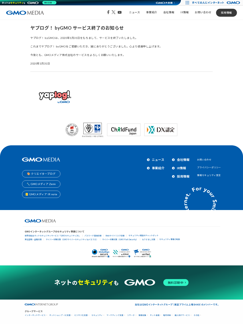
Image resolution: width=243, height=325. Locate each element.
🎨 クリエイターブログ (41, 173)
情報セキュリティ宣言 (209, 175)
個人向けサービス (182, 315)
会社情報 (168, 12)
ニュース (134, 12)
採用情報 (226, 12)
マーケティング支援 (115, 315)
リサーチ (131, 315)
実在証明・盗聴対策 (33, 239)
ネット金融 (154, 315)
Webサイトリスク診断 (115, 235)
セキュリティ (97, 315)
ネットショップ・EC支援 (60, 315)
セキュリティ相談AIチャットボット (144, 235)
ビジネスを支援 (81, 315)
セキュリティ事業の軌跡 (169, 239)
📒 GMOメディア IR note (41, 194)
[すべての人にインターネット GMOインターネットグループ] (216, 2)
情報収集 (142, 315)
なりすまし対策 (148, 239)
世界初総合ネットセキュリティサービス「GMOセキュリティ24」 (52, 235)
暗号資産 (167, 315)
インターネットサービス (35, 315)
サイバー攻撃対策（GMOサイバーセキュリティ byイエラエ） (72, 239)
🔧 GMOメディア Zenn (41, 184)
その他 (196, 315)
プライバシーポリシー (209, 167)
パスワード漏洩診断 (93, 235)
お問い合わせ (203, 12)
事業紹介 (151, 12)
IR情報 (184, 12)
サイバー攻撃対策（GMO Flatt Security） (120, 239)
